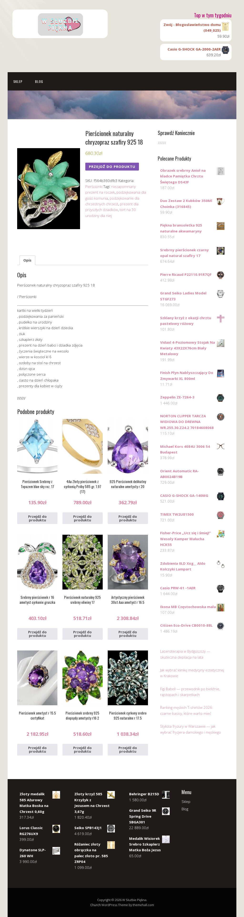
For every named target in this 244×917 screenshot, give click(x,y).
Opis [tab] (27, 260)
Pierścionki (93, 186)
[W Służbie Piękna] (60, 34)
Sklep (17, 81)
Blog (39, 81)
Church (95, 905)
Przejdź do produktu (112, 166)
